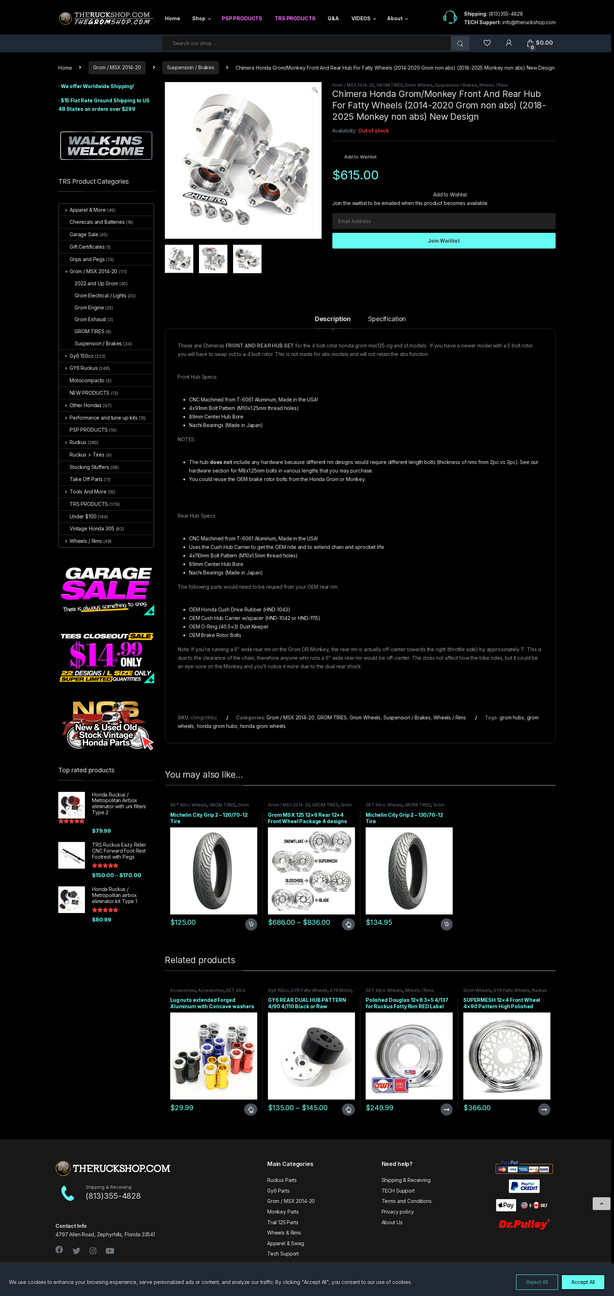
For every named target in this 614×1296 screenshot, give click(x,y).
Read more (446, 1109)
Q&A (333, 18)
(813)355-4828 (506, 14)
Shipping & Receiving (406, 1180)
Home (172, 18)
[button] (315, 90)
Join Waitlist (444, 241)
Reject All (537, 1282)
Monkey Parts (283, 1212)
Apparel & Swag (285, 1243)
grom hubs (512, 717)
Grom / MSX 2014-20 (117, 67)
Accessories (183, 990)
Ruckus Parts (282, 1180)
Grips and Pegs (87, 259)
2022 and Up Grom (96, 283)
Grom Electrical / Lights (100, 295)
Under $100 (83, 516)
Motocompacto (87, 380)
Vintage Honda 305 (92, 528)
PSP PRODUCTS (242, 18)
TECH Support (398, 1191)
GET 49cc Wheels (188, 805)
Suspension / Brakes (190, 67)
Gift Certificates (87, 247)
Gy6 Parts (278, 1191)
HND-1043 (276, 609)
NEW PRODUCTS (89, 393)
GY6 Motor (340, 990)
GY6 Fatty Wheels (309, 990)
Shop (198, 18)
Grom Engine (89, 307)
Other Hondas (86, 405)
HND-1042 (278, 618)
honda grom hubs (217, 726)
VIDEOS (361, 18)
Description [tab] (333, 319)
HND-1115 (308, 618)
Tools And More (88, 491)
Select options (345, 924)
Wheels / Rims (493, 85)
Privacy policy (398, 1212)
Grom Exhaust (90, 319)
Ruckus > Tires (87, 455)
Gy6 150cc (278, 990)
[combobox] (306, 43)
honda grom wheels (263, 726)
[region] (307, 1280)
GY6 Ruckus (83, 368)
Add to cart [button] (251, 924)
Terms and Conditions (407, 1201)
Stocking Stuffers (89, 467)
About (394, 18)
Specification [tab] (387, 319)
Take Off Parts (86, 479)
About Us (392, 1222)
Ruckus (78, 442)
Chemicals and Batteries (97, 222)
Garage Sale (84, 234)
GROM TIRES (389, 85)
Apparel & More (88, 210)
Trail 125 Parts (282, 1222)
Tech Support (283, 1254)
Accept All (583, 1282)
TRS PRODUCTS (295, 18)
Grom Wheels (418, 85)
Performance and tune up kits (104, 418)
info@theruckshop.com (529, 22)
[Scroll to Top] (601, 1203)
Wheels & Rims (284, 1233)
